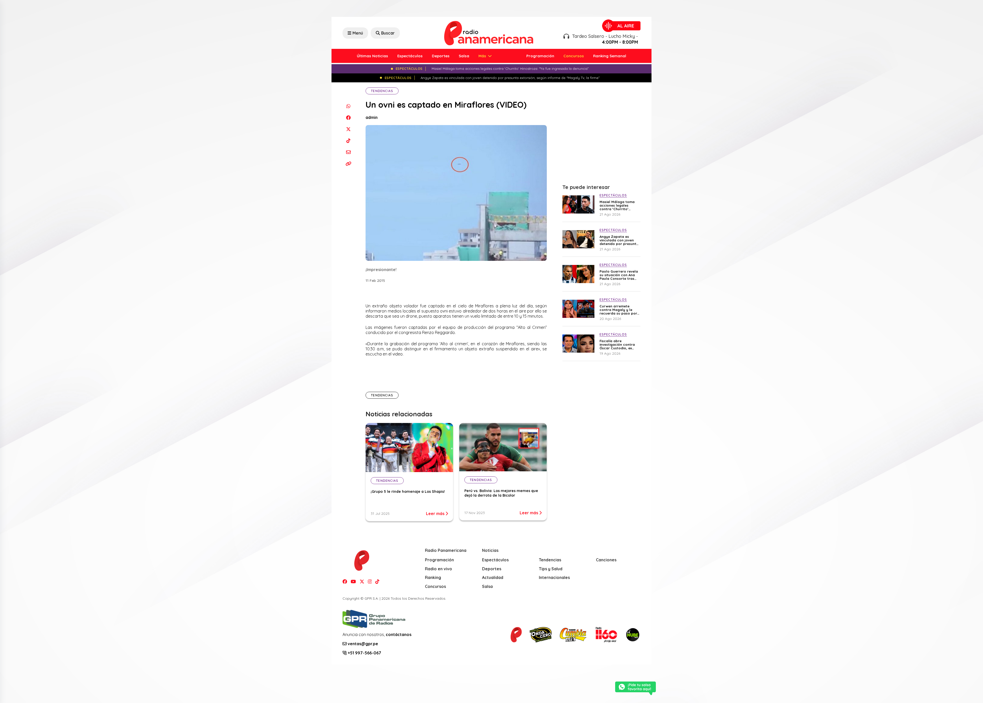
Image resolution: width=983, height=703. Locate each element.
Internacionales (554, 577)
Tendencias (382, 91)
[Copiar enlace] (348, 163)
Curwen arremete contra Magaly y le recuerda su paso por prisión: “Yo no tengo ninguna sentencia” (618, 309)
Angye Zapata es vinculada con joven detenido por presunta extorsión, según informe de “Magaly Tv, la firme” (620, 240)
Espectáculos (410, 55)
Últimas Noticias (372, 55)
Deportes (441, 55)
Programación (540, 55)
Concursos (573, 55)
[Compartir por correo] (348, 152)
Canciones (606, 559)
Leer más (435, 513)
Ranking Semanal (609, 55)
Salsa (464, 55)
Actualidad (492, 577)
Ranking (433, 577)
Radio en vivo (438, 568)
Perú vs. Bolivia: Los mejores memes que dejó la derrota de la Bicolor (501, 493)
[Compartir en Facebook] (348, 117)
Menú (357, 33)
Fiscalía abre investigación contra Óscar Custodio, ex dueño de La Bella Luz (618, 344)
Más (482, 55)
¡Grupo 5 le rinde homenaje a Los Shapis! (408, 491)
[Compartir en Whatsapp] (348, 106)
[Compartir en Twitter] (348, 129)
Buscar (388, 33)
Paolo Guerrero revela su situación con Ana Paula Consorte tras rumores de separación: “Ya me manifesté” (619, 275)
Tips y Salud (550, 568)
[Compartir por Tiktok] (348, 140)
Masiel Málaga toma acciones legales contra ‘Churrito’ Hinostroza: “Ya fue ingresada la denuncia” (619, 205)
